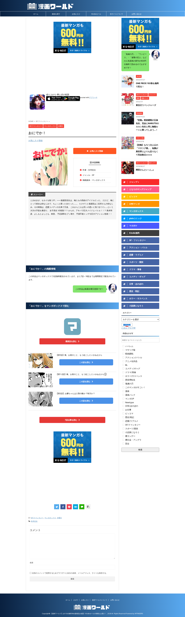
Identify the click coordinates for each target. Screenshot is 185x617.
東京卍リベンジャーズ (146, 105)
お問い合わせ (136, 14)
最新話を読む (71, 341)
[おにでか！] (75, 506)
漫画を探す (56, 14)
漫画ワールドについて (99, 600)
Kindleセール (96, 14)
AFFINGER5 (139, 613)
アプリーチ (93, 97)
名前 (31, 563)
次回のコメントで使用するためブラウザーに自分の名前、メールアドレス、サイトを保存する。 (70, 573)
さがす (75, 600)
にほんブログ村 (128, 328)
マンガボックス (50, 518)
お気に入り (76, 14)
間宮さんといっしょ (145, 170)
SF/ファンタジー (37, 518)
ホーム (35, 14)
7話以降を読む (71, 420)
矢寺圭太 (34, 521)
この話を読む (84, 362)
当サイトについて (116, 14)
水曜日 (59, 518)
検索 (140, 449)
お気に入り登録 (35, 140)
